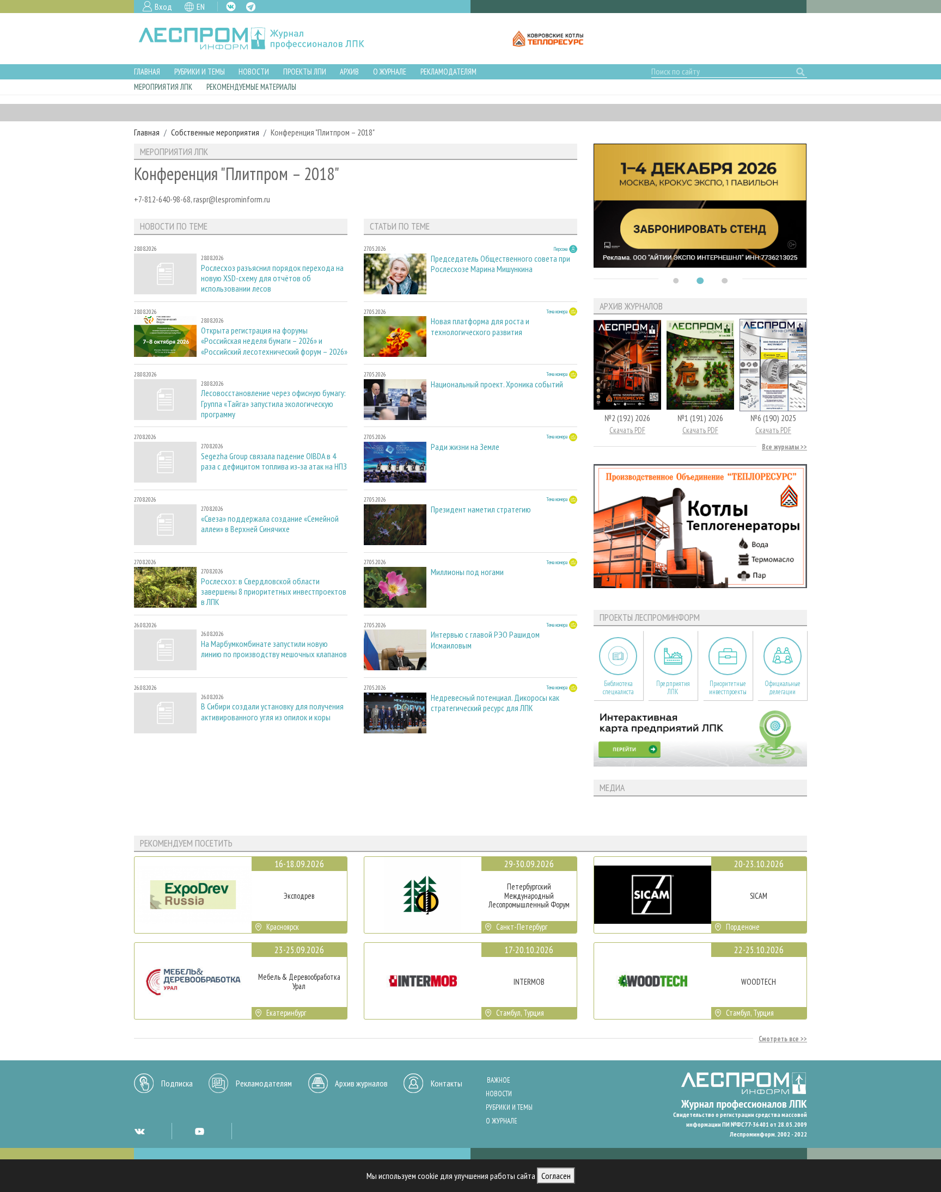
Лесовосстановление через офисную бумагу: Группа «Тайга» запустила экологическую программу (273, 403)
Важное (498, 1080)
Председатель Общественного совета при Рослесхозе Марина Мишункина (500, 264)
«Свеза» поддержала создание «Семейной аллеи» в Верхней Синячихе (270, 524)
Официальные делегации (783, 687)
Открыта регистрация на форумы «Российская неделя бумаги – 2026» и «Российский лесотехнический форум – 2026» (274, 340)
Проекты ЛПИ (304, 71)
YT (199, 1131)
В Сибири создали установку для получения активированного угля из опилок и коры (272, 711)
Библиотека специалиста (618, 687)
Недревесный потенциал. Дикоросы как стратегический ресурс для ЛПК (495, 703)
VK (231, 6)
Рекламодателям (448, 71)
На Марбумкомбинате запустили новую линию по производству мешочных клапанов (274, 649)
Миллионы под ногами (467, 572)
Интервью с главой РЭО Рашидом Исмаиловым (485, 639)
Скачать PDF (627, 430)
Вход (163, 6)
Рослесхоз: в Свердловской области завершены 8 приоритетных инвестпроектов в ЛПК (273, 591)
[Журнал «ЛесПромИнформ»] (260, 38)
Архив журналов (361, 1083)
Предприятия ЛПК (673, 687)
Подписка (177, 1083)
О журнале (389, 71)
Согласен (556, 1175)
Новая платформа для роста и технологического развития (480, 326)
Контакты (446, 1083)
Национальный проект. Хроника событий (497, 384)
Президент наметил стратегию (481, 509)
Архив (349, 71)
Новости (254, 71)
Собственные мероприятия (215, 132)
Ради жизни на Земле (465, 447)
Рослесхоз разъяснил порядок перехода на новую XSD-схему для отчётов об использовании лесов (272, 278)
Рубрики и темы (199, 71)
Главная (147, 71)
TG (250, 6)
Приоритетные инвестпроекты (728, 687)
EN (201, 6)
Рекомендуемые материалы (251, 87)
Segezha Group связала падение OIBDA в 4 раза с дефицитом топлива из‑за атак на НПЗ (274, 461)
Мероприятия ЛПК (163, 87)
